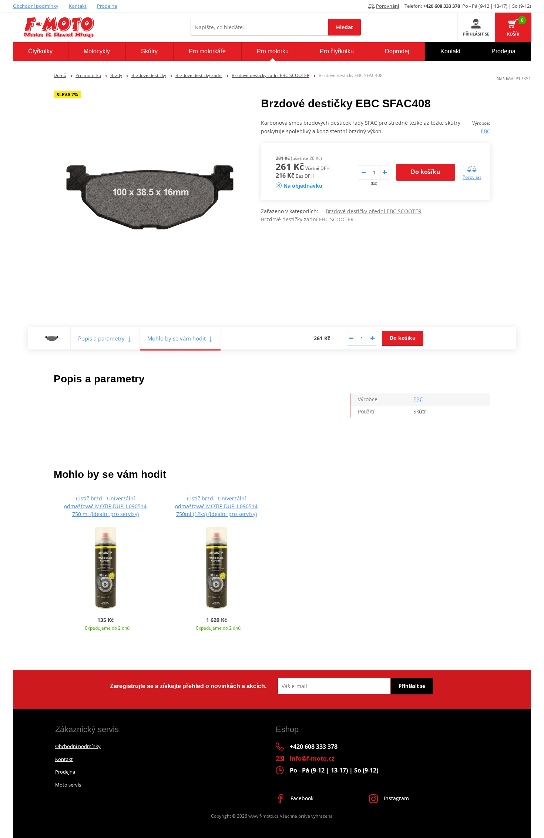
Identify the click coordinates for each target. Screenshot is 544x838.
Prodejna (107, 6)
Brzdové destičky (148, 75)
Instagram (395, 798)
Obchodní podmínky (35, 6)
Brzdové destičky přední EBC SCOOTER (374, 211)
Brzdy (116, 75)
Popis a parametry (101, 338)
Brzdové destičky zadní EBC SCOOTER (270, 75)
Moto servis (68, 784)
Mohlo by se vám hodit (176, 338)
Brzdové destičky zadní (198, 75)
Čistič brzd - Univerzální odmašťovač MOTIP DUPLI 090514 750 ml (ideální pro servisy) (105, 506)
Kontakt (78, 6)
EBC (485, 131)
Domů (60, 75)
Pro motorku (88, 75)
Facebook (301, 798)
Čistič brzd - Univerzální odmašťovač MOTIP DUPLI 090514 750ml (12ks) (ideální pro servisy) (216, 506)
